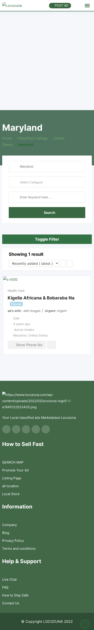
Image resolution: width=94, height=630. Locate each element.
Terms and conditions (19, 548)
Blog (5, 533)
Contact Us (10, 603)
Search (49, 212)
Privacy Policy (13, 541)
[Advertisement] (47, 61)
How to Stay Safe (15, 595)
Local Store (11, 494)
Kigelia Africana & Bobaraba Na (41, 297)
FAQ (5, 587)
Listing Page (11, 478)
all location (10, 486)
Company (9, 525)
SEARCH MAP (13, 462)
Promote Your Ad (15, 470)
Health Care (16, 290)
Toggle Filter (47, 239)
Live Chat (9, 579)
